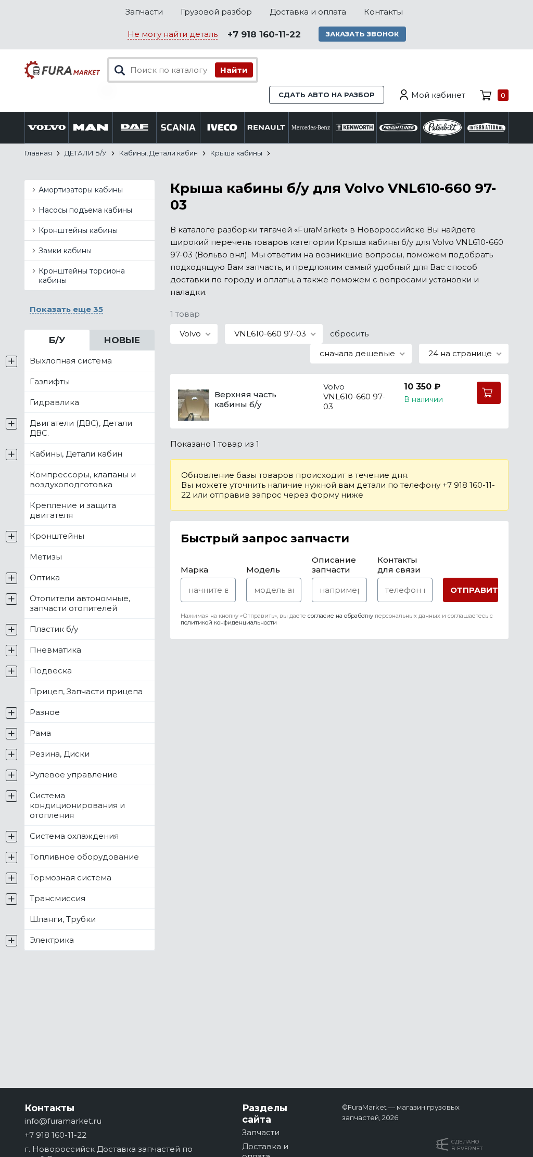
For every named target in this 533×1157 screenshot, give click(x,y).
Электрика (52, 940)
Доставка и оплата (308, 12)
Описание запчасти (334, 565)
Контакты (383, 12)
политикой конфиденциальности (229, 622)
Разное (45, 712)
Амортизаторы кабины (81, 189)
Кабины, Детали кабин (76, 454)
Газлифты (50, 381)
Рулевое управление (74, 774)
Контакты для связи (399, 565)
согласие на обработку (340, 615)
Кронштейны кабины (78, 230)
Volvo (334, 387)
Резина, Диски (60, 754)
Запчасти (144, 12)
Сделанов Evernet (467, 1145)
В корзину (489, 393)
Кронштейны (57, 536)
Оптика (45, 577)
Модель (263, 570)
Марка (194, 570)
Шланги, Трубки (63, 919)
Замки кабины (65, 250)
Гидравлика (54, 402)
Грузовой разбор (216, 12)
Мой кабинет (438, 95)
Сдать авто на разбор (326, 94)
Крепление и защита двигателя (73, 510)
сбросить (349, 334)
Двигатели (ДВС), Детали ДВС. (81, 428)
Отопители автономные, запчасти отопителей (80, 603)
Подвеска (51, 670)
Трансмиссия (57, 898)
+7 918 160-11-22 (264, 34)
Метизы (46, 557)
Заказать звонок (362, 34)
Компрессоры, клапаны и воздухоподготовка (83, 479)
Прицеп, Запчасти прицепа (86, 691)
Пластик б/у (54, 629)
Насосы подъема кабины (85, 210)
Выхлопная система (71, 361)
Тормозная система (70, 877)
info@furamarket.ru (62, 1121)
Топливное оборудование (84, 857)
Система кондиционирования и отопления (77, 805)
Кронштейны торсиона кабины (82, 275)
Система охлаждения (74, 836)
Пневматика (55, 650)
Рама (40, 733)
